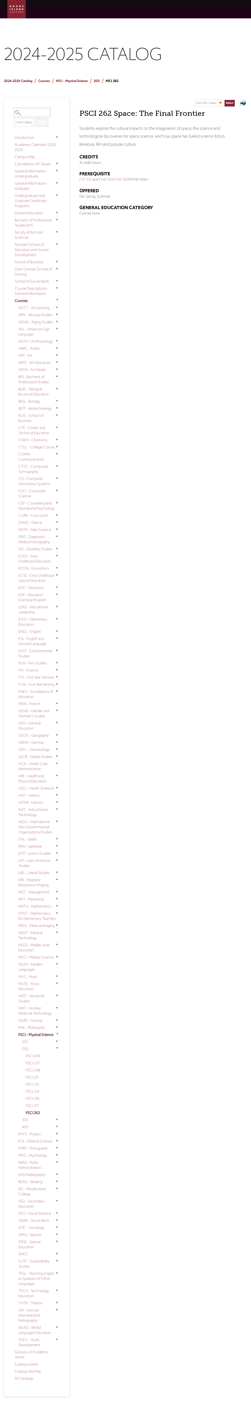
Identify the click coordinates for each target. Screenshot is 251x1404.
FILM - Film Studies (32, 663)
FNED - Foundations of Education (35, 694)
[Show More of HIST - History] (57, 794)
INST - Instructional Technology (33, 812)
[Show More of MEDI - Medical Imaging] (57, 925)
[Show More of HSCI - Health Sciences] (57, 787)
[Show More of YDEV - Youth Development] (57, 1339)
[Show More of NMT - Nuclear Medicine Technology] (57, 1007)
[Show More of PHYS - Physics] (57, 1133)
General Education (29, 213)
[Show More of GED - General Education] (57, 722)
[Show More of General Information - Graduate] (57, 182)
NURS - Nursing (30, 1020)
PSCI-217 (32, 1105)
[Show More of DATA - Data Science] (57, 529)
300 (25, 1119)
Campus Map (25, 156)
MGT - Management (33, 892)
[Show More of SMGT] (57, 1253)
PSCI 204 (33, 1055)
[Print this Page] (243, 103)
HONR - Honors (30, 802)
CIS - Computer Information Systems (34, 481)
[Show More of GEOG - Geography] (57, 734)
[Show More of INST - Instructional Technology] (57, 809)
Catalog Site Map (28, 1371)
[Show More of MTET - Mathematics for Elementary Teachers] (57, 913)
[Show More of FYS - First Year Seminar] (57, 676)
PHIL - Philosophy (31, 1027)
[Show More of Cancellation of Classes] (57, 163)
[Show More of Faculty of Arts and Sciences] (57, 231)
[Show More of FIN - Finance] (57, 669)
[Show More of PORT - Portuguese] (57, 1147)
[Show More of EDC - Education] (57, 587)
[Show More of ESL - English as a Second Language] (57, 638)
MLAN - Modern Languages (30, 967)
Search (42, 122)
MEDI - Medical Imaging (36, 925)
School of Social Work (32, 281)
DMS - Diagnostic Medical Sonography (34, 539)
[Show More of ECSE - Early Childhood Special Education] (57, 575)
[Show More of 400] (57, 1126)
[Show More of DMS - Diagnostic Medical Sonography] (57, 536)
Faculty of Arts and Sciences (29, 235)
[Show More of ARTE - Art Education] (57, 362)
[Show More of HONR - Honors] (57, 802)
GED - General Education (29, 725)
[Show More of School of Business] (57, 261)
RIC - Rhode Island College (32, 1191)
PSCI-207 (33, 1063)
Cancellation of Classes (32, 164)
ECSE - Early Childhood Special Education (36, 578)
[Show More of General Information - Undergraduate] (57, 170)
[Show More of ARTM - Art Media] (57, 369)
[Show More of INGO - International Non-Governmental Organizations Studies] (57, 821)
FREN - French (29, 703)
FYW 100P (122, 179)
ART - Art (25, 355)
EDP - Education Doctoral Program (32, 597)
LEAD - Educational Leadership (33, 609)
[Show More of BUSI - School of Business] (57, 415)
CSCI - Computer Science (32, 493)
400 (25, 1126)
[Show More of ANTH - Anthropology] (57, 340)
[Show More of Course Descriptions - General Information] (57, 288)
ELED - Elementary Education (32, 622)
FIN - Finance (28, 670)
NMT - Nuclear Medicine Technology (35, 1011)
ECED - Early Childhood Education (34, 558)
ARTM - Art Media (31, 369)
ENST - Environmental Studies (35, 653)
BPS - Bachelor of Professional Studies (33, 379)
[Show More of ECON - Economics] (57, 567)
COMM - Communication (31, 457)
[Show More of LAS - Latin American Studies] (57, 860)
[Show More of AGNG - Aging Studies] (57, 321)
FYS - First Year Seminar (36, 677)
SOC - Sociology (31, 1227)
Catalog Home (26, 1364)
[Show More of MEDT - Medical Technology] (57, 932)
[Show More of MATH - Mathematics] (57, 905)
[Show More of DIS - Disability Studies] (57, 548)
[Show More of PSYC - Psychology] (57, 1154)
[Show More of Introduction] (57, 137)
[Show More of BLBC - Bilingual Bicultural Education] (57, 388)
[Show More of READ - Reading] (57, 1181)
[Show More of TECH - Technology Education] (57, 1290)
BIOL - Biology (29, 401)
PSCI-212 (32, 1084)
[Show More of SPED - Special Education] (57, 1241)
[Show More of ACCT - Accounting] (57, 307)
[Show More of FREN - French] (57, 703)
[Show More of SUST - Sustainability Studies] (57, 1260)
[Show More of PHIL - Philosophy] (57, 1027)
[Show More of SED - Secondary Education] (57, 1200)
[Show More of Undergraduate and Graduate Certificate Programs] (57, 195)
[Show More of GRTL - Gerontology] (57, 749)
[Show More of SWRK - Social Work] (57, 1220)
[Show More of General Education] (57, 212)
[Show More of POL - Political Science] (57, 1140)
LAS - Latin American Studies (34, 863)
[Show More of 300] (57, 1119)
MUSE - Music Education (29, 986)
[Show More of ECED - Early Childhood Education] (57, 555)
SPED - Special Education (29, 1244)
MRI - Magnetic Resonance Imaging (33, 882)
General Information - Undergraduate (31, 173)
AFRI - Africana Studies (35, 314)
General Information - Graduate (31, 186)
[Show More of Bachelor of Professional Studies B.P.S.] (57, 219)
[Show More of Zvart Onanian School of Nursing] (57, 268)
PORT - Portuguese (32, 1148)
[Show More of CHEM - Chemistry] (57, 439)
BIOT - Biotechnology (34, 408)
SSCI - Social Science (34, 1213)
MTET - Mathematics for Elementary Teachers (37, 916)
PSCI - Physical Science (72, 81)
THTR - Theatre (30, 1303)
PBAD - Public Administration (29, 1165)
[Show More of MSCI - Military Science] (57, 956)
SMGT (23, 1254)
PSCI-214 (32, 1091)
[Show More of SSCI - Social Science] (57, 1213)
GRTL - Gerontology (34, 749)
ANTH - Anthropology (35, 341)
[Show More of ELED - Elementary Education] (57, 618)
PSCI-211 (32, 1077)
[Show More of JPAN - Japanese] (57, 845)
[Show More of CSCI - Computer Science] (57, 490)
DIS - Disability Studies (35, 549)
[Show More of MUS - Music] (57, 976)
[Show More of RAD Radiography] (57, 1174)
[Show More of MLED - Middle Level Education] (57, 944)
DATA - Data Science (34, 529)
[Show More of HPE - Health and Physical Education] (57, 775)
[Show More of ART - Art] (57, 355)
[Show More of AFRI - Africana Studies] (57, 314)
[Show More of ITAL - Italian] (57, 838)
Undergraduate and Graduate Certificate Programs (30, 200)
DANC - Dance (30, 522)
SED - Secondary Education (31, 1204)
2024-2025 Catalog (18, 81)
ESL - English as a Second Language (32, 641)
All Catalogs (24, 1378)
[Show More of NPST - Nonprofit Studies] (57, 995)
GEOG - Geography (33, 735)
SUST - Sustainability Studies (34, 1264)
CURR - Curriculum (33, 515)
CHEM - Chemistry (33, 440)
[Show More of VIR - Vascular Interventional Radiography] (57, 1309)
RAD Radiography (31, 1174)
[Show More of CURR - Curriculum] (57, 515)
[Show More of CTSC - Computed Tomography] (57, 466)
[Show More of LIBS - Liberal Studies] (57, 872)
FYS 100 (85, 179)
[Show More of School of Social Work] (57, 280)
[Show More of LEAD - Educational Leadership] (57, 606)
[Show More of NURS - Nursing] (57, 1020)
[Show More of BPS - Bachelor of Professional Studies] (57, 376)
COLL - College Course (36, 447)
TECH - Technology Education (33, 1293)
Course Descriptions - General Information (32, 291)
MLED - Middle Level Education (34, 947)
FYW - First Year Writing (36, 684)
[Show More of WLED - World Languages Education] (57, 1327)
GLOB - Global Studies (35, 756)
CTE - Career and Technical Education (33, 430)
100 (25, 1041)
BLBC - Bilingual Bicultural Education (33, 391)
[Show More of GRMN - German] (57, 742)
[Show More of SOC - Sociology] (57, 1227)
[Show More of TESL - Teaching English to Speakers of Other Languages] (57, 1273)
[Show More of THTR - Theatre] (57, 1302)
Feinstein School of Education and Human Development (32, 249)
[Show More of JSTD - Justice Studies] (57, 853)
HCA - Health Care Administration (33, 766)
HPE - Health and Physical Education (32, 778)
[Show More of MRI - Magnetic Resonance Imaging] (57, 879)
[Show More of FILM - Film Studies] (57, 662)
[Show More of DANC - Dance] (57, 522)
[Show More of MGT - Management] (57, 891)
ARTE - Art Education (34, 362)
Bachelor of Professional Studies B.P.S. (33, 222)
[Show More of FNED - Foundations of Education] (57, 691)
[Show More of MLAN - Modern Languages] (57, 963)
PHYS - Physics (29, 1134)
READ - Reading (30, 1181)
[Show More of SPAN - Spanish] (57, 1234)
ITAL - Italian (27, 839)
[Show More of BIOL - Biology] (57, 400)
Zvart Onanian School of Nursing (33, 271)
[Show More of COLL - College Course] (57, 446)
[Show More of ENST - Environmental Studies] (57, 650)
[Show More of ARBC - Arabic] (57, 348)
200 (97, 81)
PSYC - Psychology (32, 1155)
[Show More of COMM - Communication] (57, 453)
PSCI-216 (32, 1098)
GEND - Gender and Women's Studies (33, 713)
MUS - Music (28, 976)
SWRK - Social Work (33, 1220)
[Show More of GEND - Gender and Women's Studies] (57, 710)
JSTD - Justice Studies (34, 853)
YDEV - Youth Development (29, 1342)
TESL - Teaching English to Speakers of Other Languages (36, 1278)
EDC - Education (31, 587)
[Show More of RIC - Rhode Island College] (57, 1188)
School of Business (29, 261)
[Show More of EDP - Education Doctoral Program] (57, 594)
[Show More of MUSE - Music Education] (57, 983)
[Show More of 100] (57, 1041)
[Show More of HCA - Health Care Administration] (57, 763)
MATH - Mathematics (34, 906)
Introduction (24, 137)
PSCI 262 (33, 1112)
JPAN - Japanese (30, 846)
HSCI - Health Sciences (36, 788)
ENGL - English (29, 631)
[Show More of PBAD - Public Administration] (57, 1162)
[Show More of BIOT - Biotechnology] (57, 408)
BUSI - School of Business (30, 418)
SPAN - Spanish (29, 1234)
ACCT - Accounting (34, 307)
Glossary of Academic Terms (32, 1354)
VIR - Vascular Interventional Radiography (29, 1315)
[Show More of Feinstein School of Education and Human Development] (57, 244)
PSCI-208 (33, 1070)
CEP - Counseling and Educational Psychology (36, 506)
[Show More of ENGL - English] (57, 631)
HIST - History (29, 795)
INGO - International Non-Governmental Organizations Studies (35, 827)
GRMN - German (31, 742)
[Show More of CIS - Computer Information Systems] (57, 478)
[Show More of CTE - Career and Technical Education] (57, 427)
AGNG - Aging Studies (35, 321)
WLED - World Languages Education (34, 1330)
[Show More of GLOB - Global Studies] (57, 756)
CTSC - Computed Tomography (33, 469)
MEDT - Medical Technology (30, 935)
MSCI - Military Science (36, 957)
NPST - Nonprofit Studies (31, 998)
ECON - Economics (33, 568)
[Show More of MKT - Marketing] (57, 898)
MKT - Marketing (31, 899)
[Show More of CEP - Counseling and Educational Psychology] (57, 502)
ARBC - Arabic (29, 348)
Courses (44, 81)
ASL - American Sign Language (34, 331)
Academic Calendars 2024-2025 (36, 147)
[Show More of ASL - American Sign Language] (57, 328)
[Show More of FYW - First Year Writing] (57, 684)
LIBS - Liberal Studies (34, 872)
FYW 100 (106, 179)
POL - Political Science (35, 1141)
